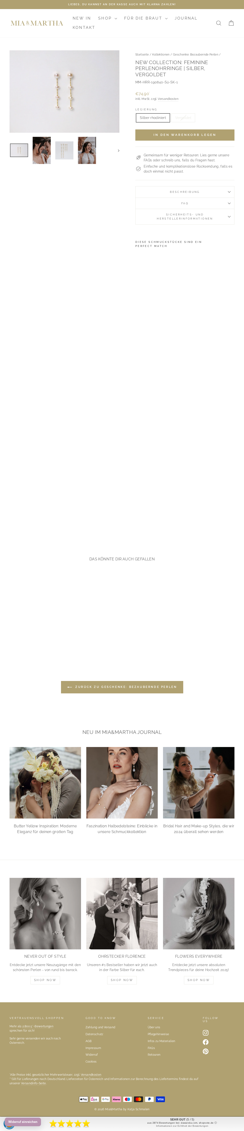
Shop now (122, 980)
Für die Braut (144, 18)
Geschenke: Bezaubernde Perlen (195, 54)
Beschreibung (185, 192)
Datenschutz (94, 1034)
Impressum (93, 1048)
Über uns (154, 1027)
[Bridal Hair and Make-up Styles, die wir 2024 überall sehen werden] (198, 783)
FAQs (151, 1048)
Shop (105, 18)
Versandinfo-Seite (33, 1083)
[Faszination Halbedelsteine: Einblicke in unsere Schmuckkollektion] (122, 783)
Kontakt (84, 27)
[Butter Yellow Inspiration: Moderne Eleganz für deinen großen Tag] (45, 783)
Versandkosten (168, 99)
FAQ (184, 203)
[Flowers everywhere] (198, 913)
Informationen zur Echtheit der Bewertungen (182, 1126)
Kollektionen (161, 54)
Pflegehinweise (158, 1034)
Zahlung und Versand (100, 1027)
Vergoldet (183, 118)
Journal (186, 18)
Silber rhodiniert (153, 118)
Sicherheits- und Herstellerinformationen (185, 216)
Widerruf (92, 1054)
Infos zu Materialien (161, 1041)
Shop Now (45, 980)
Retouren (154, 1054)
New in (82, 18)
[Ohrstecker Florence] (122, 913)
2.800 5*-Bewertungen (37, 1026)
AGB (89, 1041)
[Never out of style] (45, 913)
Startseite (142, 54)
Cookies (91, 1061)
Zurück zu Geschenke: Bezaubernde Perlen (125, 687)
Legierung (146, 109)
